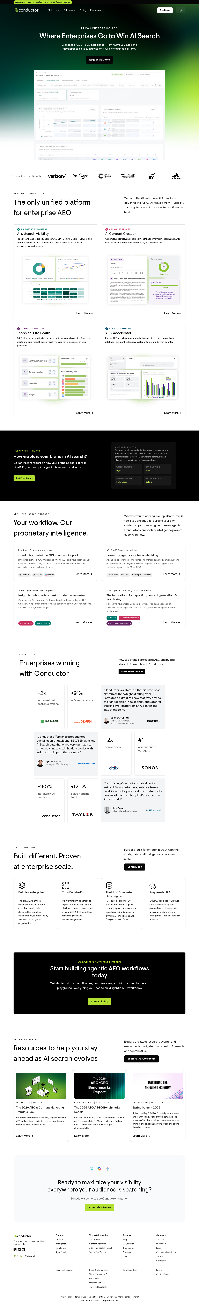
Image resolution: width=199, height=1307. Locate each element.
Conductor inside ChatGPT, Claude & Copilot (48, 555)
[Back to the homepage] (27, 10)
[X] (15, 1249)
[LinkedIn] (19, 1249)
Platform (60, 1235)
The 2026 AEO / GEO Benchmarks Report (97, 1110)
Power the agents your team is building (132, 555)
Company (161, 1235)
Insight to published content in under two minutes (51, 595)
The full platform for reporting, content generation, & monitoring (141, 597)
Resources (127, 1235)
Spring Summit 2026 (146, 1107)
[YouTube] (23, 1249)
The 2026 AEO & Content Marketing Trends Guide (40, 1110)
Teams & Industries (98, 1235)
